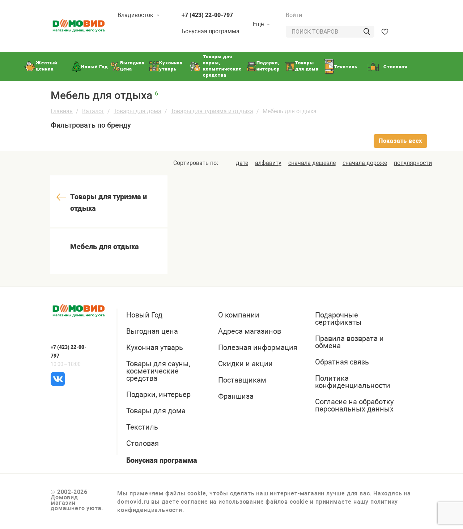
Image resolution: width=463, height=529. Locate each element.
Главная (62, 111)
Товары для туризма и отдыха (212, 111)
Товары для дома (137, 111)
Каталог (93, 111)
